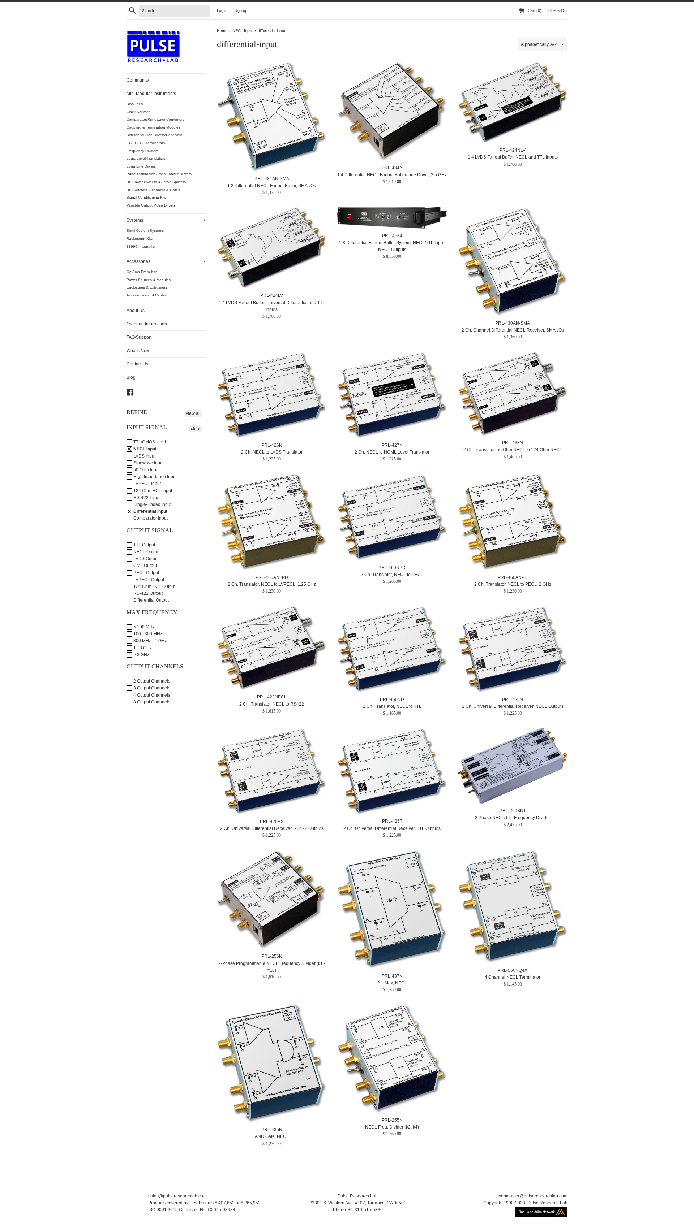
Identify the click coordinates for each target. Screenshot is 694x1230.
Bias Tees (135, 104)
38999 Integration (142, 246)
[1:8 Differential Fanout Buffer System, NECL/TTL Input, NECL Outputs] (392, 218)
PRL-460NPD (392, 567)
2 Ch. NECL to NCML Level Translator (392, 452)
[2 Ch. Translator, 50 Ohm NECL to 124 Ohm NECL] (512, 393)
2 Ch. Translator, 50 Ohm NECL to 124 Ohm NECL (512, 449)
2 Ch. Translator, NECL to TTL (392, 706)
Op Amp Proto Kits (142, 272)
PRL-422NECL (272, 697)
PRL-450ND (392, 699)
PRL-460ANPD (513, 577)
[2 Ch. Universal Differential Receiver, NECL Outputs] (512, 649)
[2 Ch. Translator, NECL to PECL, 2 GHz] (512, 522)
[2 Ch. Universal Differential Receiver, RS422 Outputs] (271, 771)
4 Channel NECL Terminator (512, 977)
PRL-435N (271, 1129)
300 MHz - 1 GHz (149, 640)
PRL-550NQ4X (512, 970)
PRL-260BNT (513, 810)
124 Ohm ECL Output (153, 586)
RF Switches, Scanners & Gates (153, 190)
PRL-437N (392, 975)
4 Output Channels (151, 695)
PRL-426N (271, 445)
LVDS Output (145, 558)
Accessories (166, 261)
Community (138, 80)
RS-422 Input (145, 497)
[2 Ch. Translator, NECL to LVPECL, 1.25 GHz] (271, 522)
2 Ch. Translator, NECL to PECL (392, 574)
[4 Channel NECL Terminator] (512, 906)
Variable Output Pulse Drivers (151, 205)
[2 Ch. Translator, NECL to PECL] (392, 517)
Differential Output (150, 600)
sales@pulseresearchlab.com (177, 1196)
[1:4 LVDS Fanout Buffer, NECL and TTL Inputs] (512, 102)
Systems (166, 220)
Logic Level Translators (146, 158)
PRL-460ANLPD (272, 577)
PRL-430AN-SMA (512, 323)
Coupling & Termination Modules (153, 127)
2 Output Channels (151, 681)
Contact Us (137, 364)
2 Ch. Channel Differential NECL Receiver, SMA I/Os (513, 330)
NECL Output (145, 551)
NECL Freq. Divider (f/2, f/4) (392, 1127)
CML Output (144, 565)
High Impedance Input (154, 476)
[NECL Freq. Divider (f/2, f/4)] (392, 1058)
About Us (136, 310)
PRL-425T (392, 821)
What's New (138, 350)
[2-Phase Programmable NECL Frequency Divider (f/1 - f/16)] (271, 899)
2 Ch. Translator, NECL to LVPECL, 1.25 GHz (272, 584)
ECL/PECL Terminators (146, 143)
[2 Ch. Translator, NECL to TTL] (392, 649)
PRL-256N (271, 956)
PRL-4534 (392, 235)
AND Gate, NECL (272, 1136)
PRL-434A (392, 167)
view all (193, 413)
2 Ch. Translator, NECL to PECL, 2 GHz (512, 584)
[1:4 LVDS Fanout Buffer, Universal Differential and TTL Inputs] (271, 248)
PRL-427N (392, 445)
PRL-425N (512, 699)
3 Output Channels (151, 687)
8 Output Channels (151, 702)
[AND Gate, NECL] (271, 1063)
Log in (222, 10)
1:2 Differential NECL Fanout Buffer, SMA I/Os (271, 185)
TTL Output (143, 544)
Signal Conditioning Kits (146, 197)
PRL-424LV (271, 295)
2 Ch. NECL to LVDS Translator (272, 452)
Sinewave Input (148, 462)
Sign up (240, 10)
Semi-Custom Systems (145, 231)
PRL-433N (512, 443)
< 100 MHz (143, 626)
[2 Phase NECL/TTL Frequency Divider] (512, 766)
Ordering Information (147, 323)
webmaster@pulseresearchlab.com (532, 1196)
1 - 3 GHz (142, 647)
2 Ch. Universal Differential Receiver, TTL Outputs (392, 828)
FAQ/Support (139, 337)
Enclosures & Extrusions (147, 287)
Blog (131, 377)
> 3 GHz (140, 654)
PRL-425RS (272, 821)
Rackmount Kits (140, 239)
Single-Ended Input (151, 504)
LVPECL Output (148, 579)
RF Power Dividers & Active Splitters (156, 182)
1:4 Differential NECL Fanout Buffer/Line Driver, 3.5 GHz (392, 174)
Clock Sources (138, 112)
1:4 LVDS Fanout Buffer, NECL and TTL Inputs (513, 157)
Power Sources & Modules (149, 280)
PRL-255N (392, 1120)
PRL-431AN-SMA (271, 178)
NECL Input (144, 448)
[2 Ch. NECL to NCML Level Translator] (392, 394)
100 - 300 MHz (147, 633)
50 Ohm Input (146, 469)
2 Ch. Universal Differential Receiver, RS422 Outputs (272, 828)
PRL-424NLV (513, 150)
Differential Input (149, 511)
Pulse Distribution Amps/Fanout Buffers (159, 174)
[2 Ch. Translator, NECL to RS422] (271, 648)
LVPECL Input (146, 483)
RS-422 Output (147, 593)
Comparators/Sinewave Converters (155, 119)
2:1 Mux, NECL (392, 982)
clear (196, 428)
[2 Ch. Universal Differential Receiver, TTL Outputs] (392, 771)
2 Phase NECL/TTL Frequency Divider (512, 817)
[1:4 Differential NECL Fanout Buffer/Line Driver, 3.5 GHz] (392, 111)
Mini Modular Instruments (166, 93)
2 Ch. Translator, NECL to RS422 (271, 703)
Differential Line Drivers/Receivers (154, 135)
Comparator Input (150, 518)
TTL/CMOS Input (149, 442)
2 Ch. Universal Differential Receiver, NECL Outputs (513, 706)
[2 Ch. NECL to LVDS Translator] (271, 394)
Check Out (557, 10)
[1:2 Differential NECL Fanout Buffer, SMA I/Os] (271, 117)
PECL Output (145, 572)
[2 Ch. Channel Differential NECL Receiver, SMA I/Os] (512, 261)
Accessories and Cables (147, 295)
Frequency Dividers (142, 151)
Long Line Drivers (141, 166)
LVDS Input (143, 456)
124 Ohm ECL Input (152, 490)
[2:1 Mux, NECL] (392, 909)
